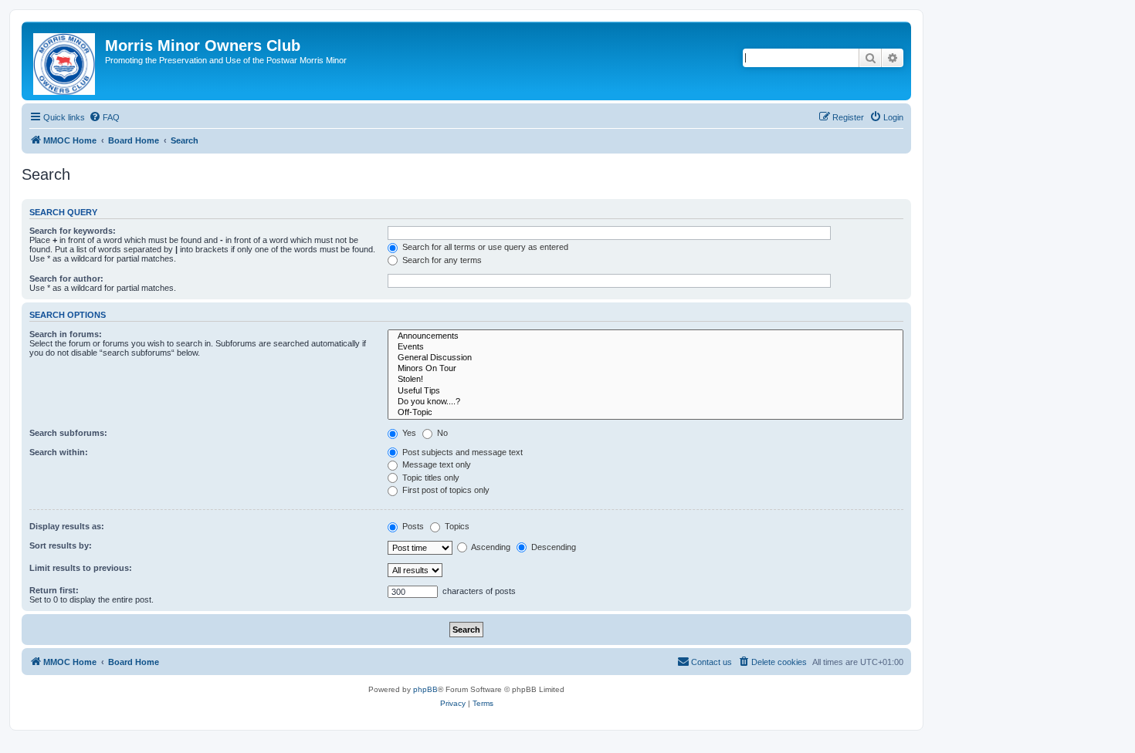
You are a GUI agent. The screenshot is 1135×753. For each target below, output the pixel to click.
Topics (455, 526)
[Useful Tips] (645, 391)
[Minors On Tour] (645, 368)
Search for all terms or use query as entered (484, 247)
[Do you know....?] (645, 402)
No (441, 432)
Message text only (435, 464)
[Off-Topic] (645, 412)
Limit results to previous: (80, 567)
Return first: (54, 590)
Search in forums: (65, 334)
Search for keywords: (72, 230)
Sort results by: (60, 545)
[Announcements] (645, 336)
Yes (408, 432)
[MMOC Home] (65, 60)
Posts (412, 526)
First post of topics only (445, 490)
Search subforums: (68, 432)
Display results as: (66, 526)
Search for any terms (441, 260)
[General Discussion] (645, 358)
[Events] (645, 347)
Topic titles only (429, 477)
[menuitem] (104, 117)
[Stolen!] (645, 379)
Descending (552, 547)
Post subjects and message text (461, 452)
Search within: (58, 452)
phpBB (425, 689)
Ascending (489, 547)
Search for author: (66, 278)
